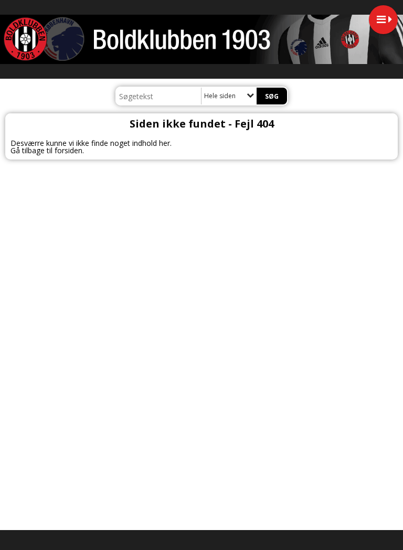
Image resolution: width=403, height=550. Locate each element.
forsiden (68, 150)
